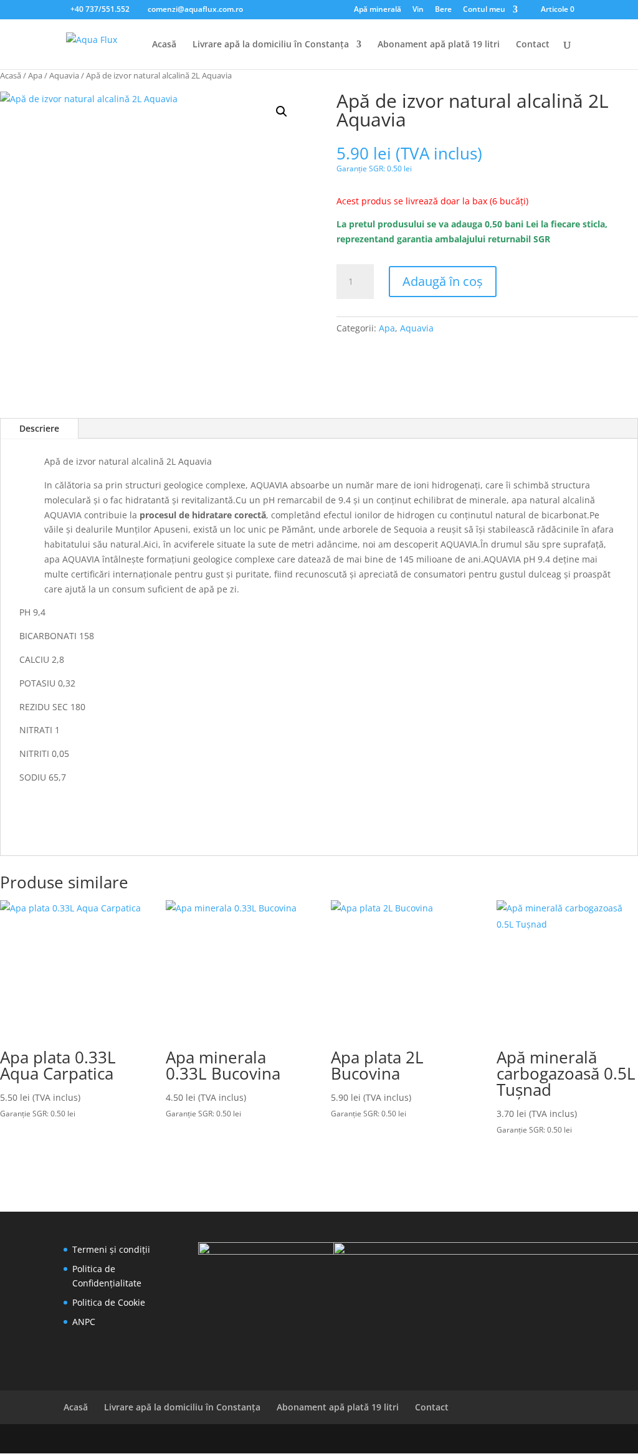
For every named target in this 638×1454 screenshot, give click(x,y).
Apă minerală (377, 10)
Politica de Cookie (108, 1302)
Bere (443, 10)
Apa (35, 75)
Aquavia (64, 75)
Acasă (164, 45)
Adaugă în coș (442, 281)
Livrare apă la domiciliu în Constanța (271, 45)
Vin (418, 10)
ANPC (83, 1322)
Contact (533, 45)
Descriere (39, 428)
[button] (281, 111)
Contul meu (484, 10)
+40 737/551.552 (100, 9)
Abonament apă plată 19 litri (439, 45)
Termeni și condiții (111, 1249)
